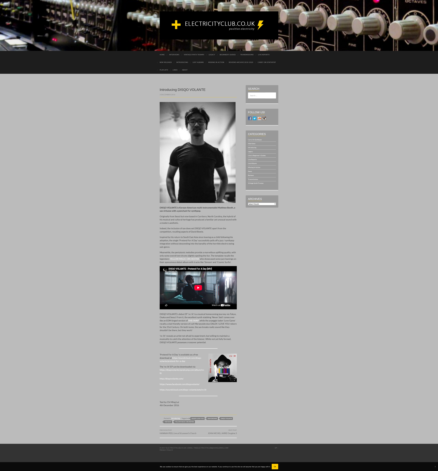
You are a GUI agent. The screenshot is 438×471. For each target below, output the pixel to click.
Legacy (250, 151)
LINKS (175, 70)
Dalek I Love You (198, 418)
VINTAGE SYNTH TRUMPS (194, 55)
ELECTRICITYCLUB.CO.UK (176, 448)
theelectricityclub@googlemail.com (211, 448)
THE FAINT (193, 320)
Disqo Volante (226, 418)
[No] (435, 466)
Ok (275, 466)
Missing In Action (254, 167)
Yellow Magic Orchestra (184, 422)
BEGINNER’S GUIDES (228, 55)
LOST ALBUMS (198, 62)
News (250, 171)
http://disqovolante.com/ (172, 378)
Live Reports (252, 159)
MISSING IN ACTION (216, 62)
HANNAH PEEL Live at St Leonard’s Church (178, 431)
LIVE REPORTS (264, 55)
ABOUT (185, 70)
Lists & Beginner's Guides (257, 155)
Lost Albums (252, 163)
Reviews (251, 175)
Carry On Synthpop (255, 140)
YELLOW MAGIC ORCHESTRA (184, 259)
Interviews (251, 143)
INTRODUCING (182, 62)
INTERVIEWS (174, 55)
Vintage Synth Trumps (255, 183)
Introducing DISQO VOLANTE (183, 90)
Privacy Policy (166, 450)
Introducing (175, 418)
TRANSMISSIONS (247, 55)
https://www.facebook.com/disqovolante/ (180, 384)
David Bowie (212, 418)
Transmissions (253, 179)
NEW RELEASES (166, 62)
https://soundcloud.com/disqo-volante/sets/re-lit (183, 389)
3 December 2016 (167, 95)
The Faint (167, 422)
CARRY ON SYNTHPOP (267, 62)
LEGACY (212, 55)
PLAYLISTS (164, 70)
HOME (162, 55)
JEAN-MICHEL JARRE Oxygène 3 (222, 431)
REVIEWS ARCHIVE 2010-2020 (241, 62)
